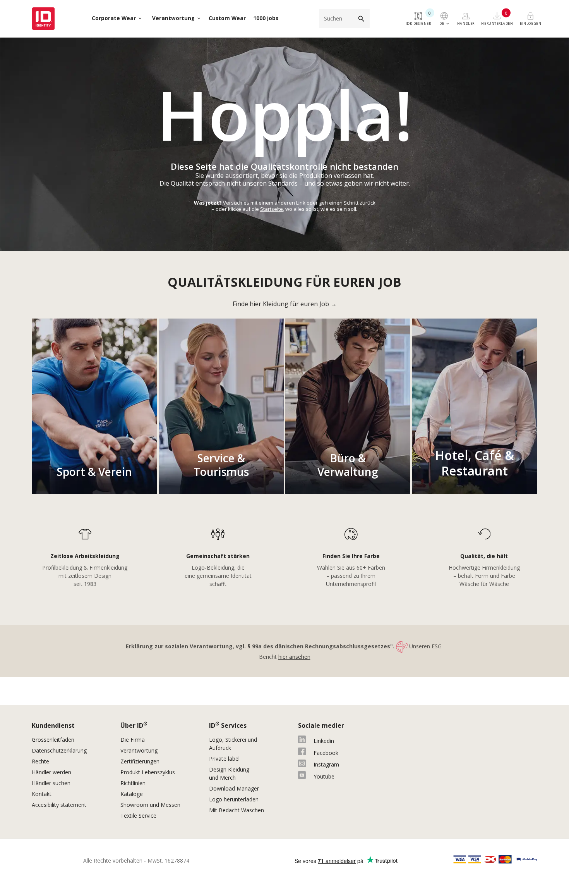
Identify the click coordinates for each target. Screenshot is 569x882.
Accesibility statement (59, 804)
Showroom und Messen (150, 804)
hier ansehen (294, 656)
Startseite (271, 208)
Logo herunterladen (234, 799)
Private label (224, 758)
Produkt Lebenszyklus (147, 772)
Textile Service (138, 815)
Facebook (326, 752)
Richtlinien (133, 783)
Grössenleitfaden (53, 739)
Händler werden (51, 772)
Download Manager (234, 788)
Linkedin (324, 740)
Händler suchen (51, 783)
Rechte (40, 761)
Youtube (324, 776)
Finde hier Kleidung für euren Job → (285, 304)
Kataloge (131, 794)
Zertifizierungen (139, 761)
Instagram (326, 764)
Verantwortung (139, 750)
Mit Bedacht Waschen (236, 810)
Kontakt (41, 794)
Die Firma (132, 739)
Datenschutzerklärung (59, 750)
